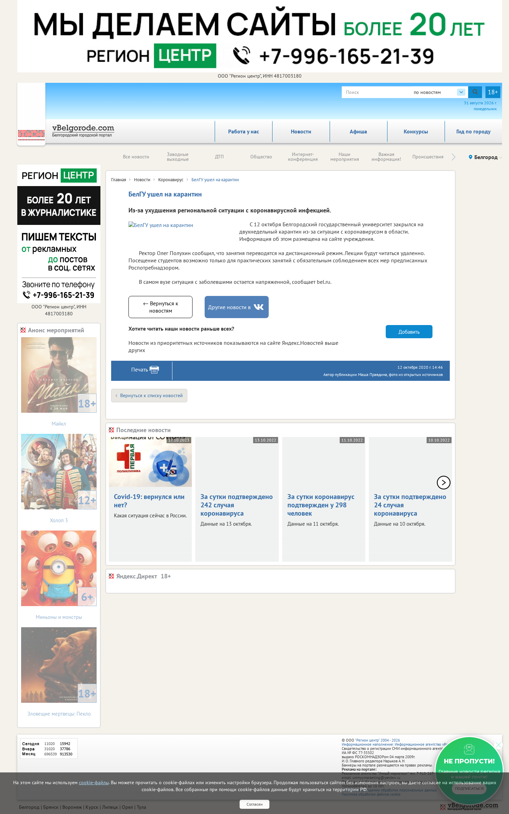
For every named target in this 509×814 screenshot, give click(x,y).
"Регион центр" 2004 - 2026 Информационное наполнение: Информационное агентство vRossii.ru (400, 742)
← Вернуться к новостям (160, 307)
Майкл (74, 411)
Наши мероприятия (344, 156)
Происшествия (428, 157)
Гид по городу (473, 131)
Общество (261, 157)
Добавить (409, 332)
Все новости (136, 157)
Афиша (358, 131)
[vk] (259, 307)
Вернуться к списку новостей (151, 395)
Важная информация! (386, 156)
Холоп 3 (73, 508)
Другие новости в (229, 307)
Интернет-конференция (303, 156)
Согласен (254, 804)
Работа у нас (243, 131)
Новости (301, 131)
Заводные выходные (178, 156)
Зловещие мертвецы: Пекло (62, 701)
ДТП (219, 157)
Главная (118, 180)
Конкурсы (416, 131)
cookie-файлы (94, 782)
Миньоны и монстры (64, 604)
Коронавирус (171, 180)
